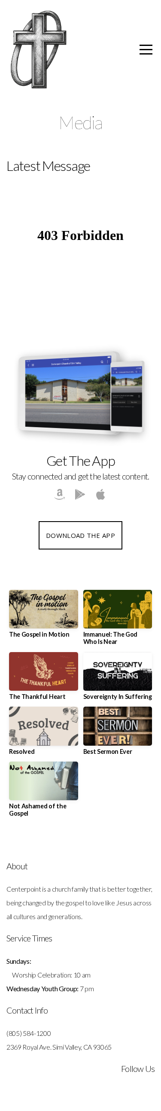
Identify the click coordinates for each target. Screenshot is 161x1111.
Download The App (80, 535)
